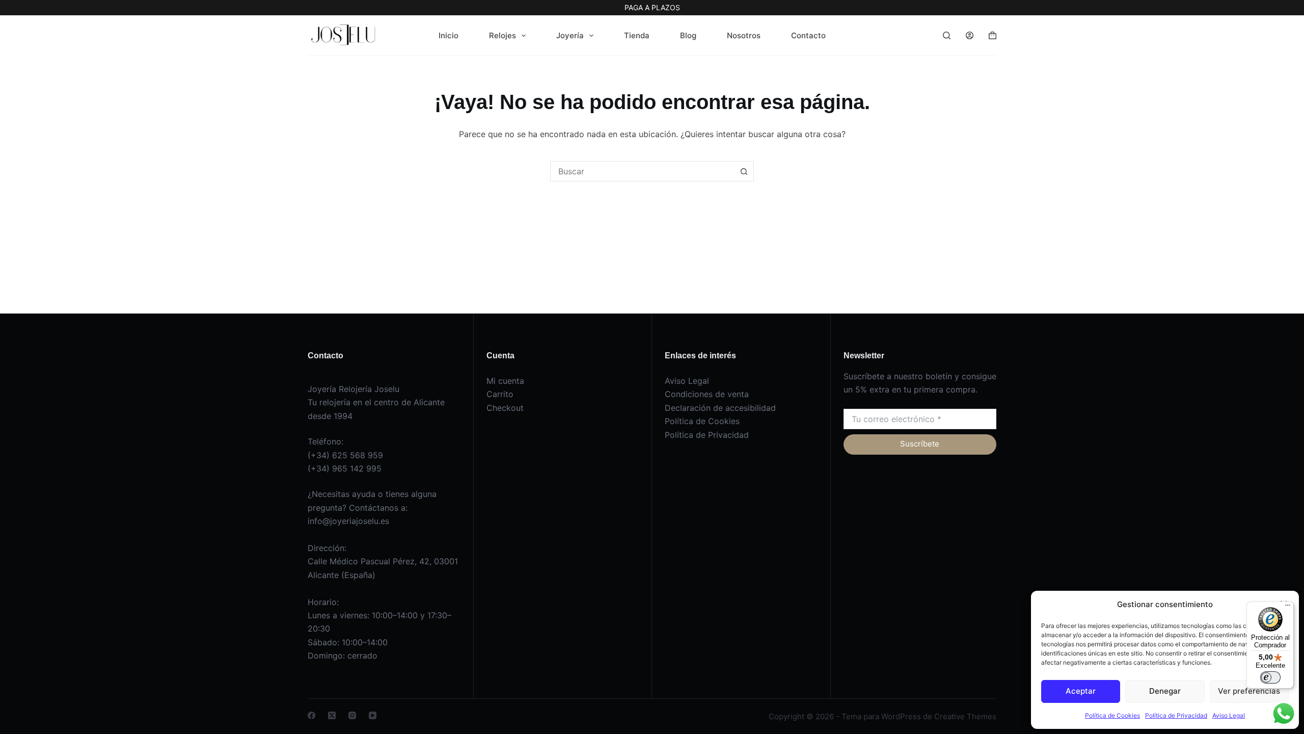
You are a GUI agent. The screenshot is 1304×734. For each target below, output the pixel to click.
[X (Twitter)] (332, 715)
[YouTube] (372, 715)
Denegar (1165, 691)
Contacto (808, 35)
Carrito (499, 394)
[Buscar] (946, 35)
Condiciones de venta (707, 394)
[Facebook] (311, 715)
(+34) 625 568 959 (345, 455)
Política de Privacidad (1176, 715)
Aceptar (1081, 691)
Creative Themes (965, 716)
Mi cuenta (505, 381)
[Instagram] (352, 715)
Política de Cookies (1112, 715)
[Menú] (1288, 607)
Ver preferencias (1249, 691)
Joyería (570, 35)
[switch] (1270, 677)
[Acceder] (969, 35)
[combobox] (642, 171)
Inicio (448, 35)
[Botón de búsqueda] (743, 171)
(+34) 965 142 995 (345, 468)
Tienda (636, 35)
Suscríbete (919, 444)
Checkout (505, 408)
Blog (688, 35)
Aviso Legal (1228, 715)
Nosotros (743, 35)
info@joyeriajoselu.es (348, 521)
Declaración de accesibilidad (720, 408)
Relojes (502, 35)
